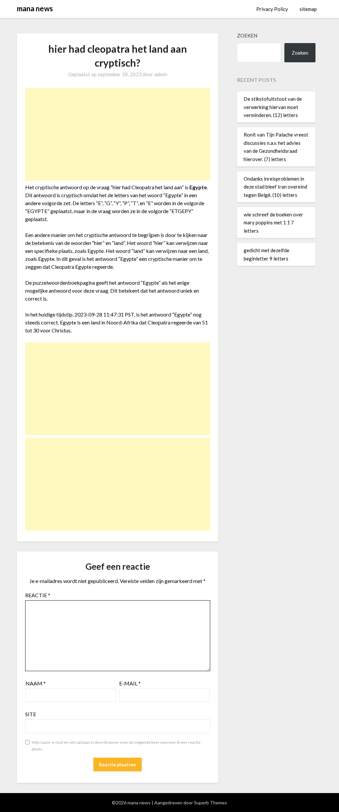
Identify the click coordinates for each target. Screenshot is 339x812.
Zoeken (247, 35)
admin (160, 74)
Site (30, 714)
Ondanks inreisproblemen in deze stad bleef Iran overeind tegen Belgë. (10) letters (275, 187)
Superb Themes (210, 802)
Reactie (37, 595)
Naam (35, 683)
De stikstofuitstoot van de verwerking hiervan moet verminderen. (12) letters (273, 107)
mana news (35, 8)
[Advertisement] (118, 134)
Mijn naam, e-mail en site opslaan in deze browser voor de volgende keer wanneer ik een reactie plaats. (116, 745)
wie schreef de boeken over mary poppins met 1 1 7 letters (273, 222)
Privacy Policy (272, 9)
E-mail (130, 683)
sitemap (308, 9)
